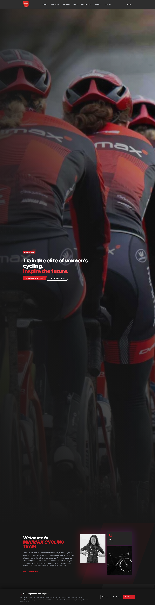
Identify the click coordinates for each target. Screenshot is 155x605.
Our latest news (30, 572)
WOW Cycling (86, 4)
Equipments (55, 4)
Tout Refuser (117, 597)
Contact (108, 4)
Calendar (66, 4)
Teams (44, 4)
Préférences (105, 597)
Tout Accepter (129, 597)
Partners (98, 4)
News (75, 4)
